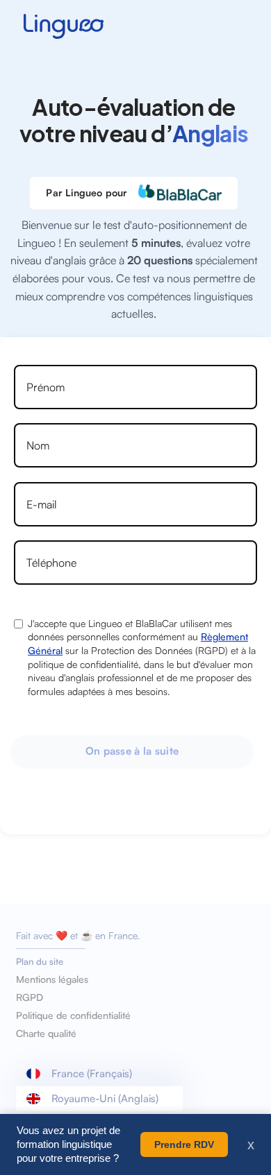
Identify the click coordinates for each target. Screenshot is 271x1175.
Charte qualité (46, 1033)
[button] (99, 1073)
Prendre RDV (184, 1144)
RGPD (29, 997)
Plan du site (39, 961)
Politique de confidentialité (73, 1015)
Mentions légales (52, 979)
